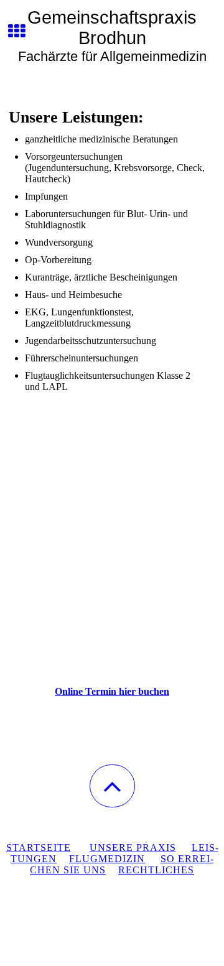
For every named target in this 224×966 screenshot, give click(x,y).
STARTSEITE (38, 847)
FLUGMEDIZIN (107, 858)
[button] (112, 785)
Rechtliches (156, 870)
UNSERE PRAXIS (133, 847)
